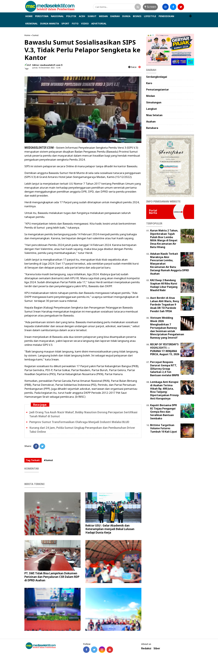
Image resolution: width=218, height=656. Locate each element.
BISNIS (137, 16)
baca (133, 67)
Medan (150, 96)
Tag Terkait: (33, 460)
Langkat (151, 109)
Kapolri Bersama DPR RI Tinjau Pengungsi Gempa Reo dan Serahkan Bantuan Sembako (163, 411)
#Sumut (48, 460)
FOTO (75, 23)
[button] (190, 14)
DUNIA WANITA (49, 23)
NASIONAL (57, 16)
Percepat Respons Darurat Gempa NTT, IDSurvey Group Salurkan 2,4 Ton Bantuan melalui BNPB (164, 368)
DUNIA (126, 16)
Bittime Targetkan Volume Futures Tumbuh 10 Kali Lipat (163, 428)
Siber (157, 648)
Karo (149, 83)
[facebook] (173, 7)
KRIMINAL (31, 23)
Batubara (152, 128)
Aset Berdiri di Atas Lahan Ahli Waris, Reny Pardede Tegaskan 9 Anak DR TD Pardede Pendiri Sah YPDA (164, 304)
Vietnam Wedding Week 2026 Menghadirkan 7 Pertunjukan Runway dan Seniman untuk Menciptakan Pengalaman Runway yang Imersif (167, 327)
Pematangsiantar (157, 89)
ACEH (82, 16)
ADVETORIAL (98, 23)
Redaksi (146, 648)
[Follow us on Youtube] (110, 649)
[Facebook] (36, 446)
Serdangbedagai (156, 77)
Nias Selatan (154, 115)
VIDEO (85, 23)
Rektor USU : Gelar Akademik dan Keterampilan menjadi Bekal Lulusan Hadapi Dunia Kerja (109, 529)
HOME (29, 16)
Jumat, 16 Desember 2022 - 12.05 (46, 67)
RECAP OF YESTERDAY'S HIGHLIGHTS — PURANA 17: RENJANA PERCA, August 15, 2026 (164, 349)
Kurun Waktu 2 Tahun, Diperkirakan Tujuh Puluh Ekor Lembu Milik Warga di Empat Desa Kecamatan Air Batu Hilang (164, 239)
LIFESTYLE (150, 16)
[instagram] (165, 7)
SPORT (65, 23)
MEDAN (103, 16)
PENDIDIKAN (166, 16)
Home (27, 35)
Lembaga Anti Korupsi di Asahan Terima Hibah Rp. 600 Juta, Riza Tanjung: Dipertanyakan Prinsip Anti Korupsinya (164, 390)
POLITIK (71, 16)
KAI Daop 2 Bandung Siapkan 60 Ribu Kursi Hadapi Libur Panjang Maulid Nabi (163, 285)
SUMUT (92, 16)
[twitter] (181, 7)
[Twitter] (42, 446)
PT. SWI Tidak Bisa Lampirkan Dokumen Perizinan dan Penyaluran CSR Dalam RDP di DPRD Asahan (51, 576)
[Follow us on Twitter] (94, 649)
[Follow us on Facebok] (86, 649)
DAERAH (115, 16)
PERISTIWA (41, 16)
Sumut (35, 35)
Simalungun (153, 102)
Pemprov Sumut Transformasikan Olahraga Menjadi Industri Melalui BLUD (79, 422)
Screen (151, 7)
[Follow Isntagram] (102, 649)
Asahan (151, 121)
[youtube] (188, 7)
